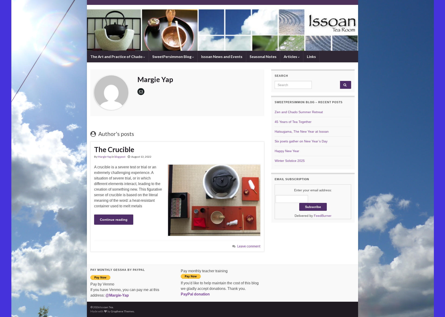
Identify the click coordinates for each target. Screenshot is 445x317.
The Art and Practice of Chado (116, 56)
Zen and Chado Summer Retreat (299, 112)
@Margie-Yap (117, 295)
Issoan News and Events (221, 56)
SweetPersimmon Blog (172, 56)
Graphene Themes (122, 311)
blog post (119, 156)
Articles (291, 56)
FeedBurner (322, 216)
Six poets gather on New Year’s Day (301, 141)
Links (311, 56)
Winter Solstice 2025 (290, 161)
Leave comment (249, 246)
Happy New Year (287, 151)
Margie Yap (104, 156)
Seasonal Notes (263, 56)
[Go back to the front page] (222, 28)
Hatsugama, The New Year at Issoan (302, 131)
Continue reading (113, 219)
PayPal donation (195, 294)
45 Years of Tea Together (293, 122)
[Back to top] (434, 306)
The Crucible (114, 149)
